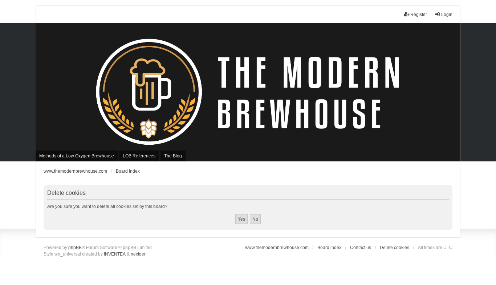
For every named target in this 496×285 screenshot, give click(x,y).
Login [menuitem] (446, 14)
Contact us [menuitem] (360, 247)
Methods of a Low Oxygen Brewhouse (76, 155)
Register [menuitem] (418, 14)
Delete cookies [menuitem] (394, 247)
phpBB (75, 247)
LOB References (139, 155)
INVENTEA (115, 254)
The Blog (173, 155)
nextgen (139, 254)
